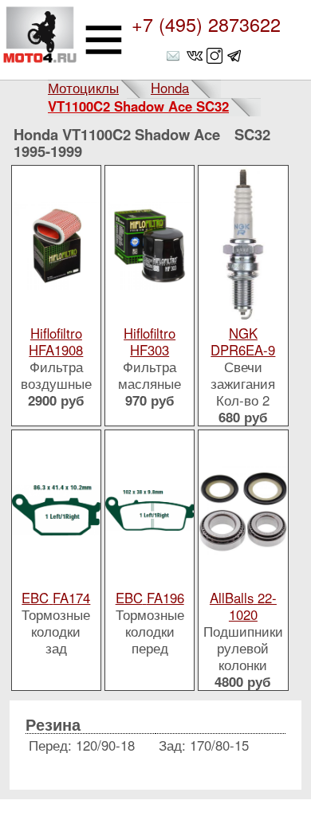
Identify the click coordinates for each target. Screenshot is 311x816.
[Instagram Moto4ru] (214, 56)
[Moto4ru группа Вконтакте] (195, 56)
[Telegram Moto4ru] (234, 56)
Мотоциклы (83, 87)
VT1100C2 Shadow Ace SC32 (138, 106)
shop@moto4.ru (175, 56)
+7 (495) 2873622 (206, 24)
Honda (170, 87)
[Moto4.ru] (40, 40)
